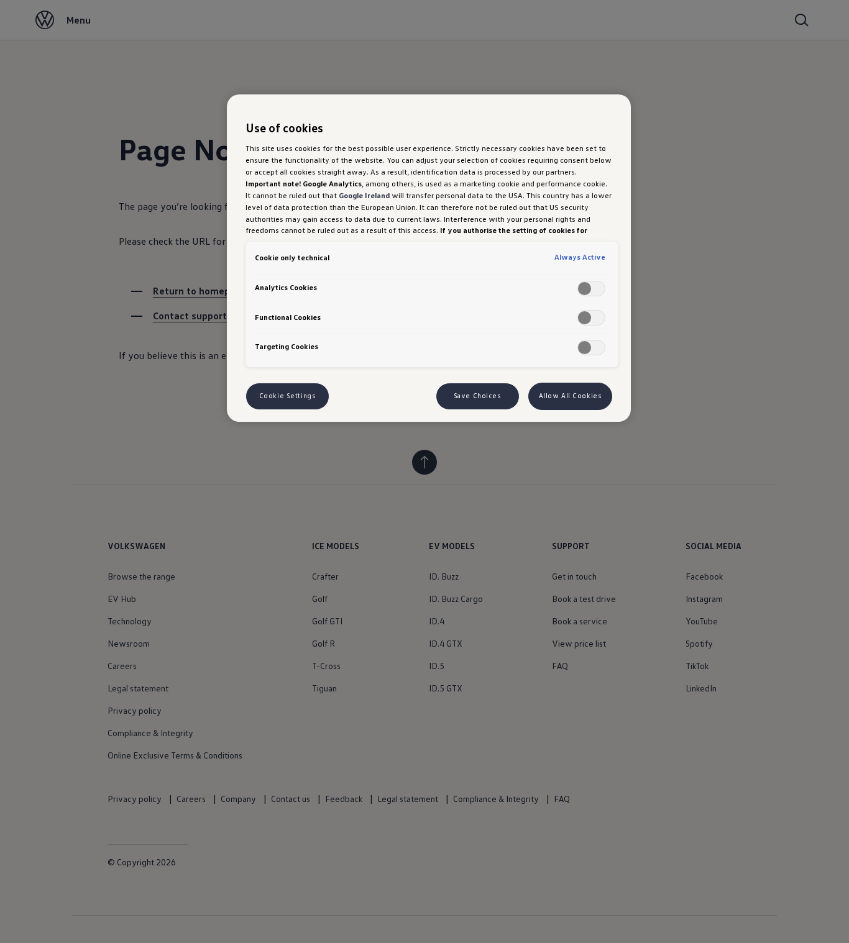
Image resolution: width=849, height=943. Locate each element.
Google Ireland (364, 195)
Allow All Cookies (570, 395)
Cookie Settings (287, 395)
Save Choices (478, 395)
